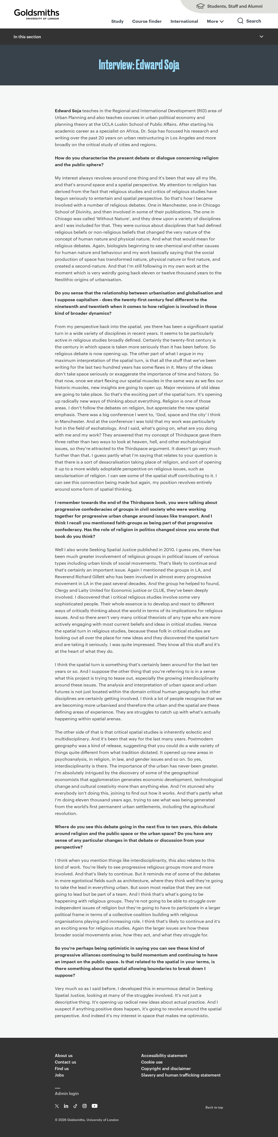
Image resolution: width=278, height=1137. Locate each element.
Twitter (57, 1106)
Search (249, 26)
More (212, 21)
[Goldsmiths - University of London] (37, 14)
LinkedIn (66, 1106)
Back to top (214, 1106)
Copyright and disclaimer (166, 1068)
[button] (260, 36)
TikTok (75, 1106)
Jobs (59, 1075)
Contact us (65, 1062)
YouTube (94, 1106)
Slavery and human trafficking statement (181, 1075)
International (184, 21)
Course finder (147, 21)
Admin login (67, 1093)
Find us (62, 1068)
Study (117, 21)
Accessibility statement (164, 1055)
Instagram (85, 1106)
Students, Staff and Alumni (223, 7)
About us (63, 1055)
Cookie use (152, 1062)
